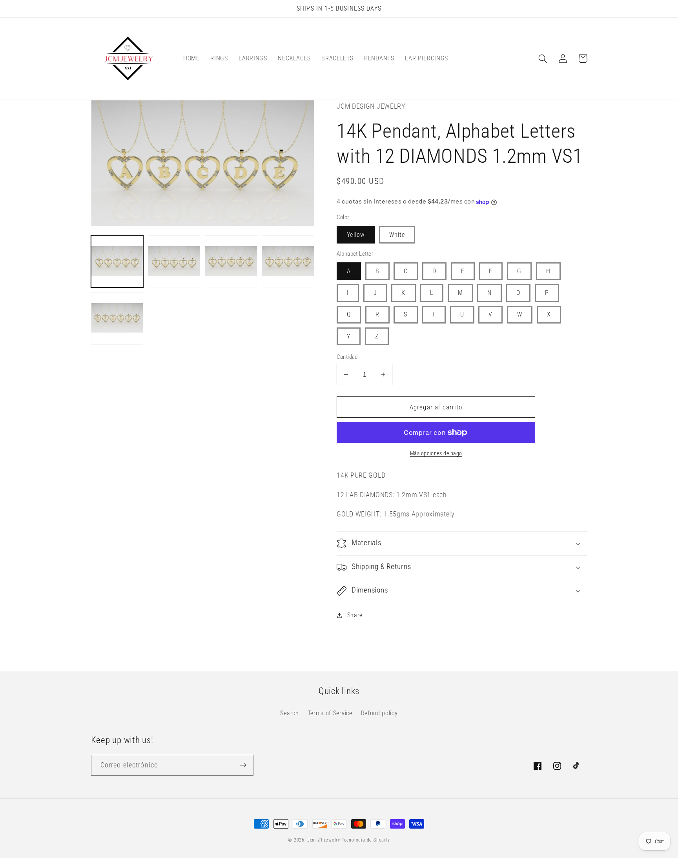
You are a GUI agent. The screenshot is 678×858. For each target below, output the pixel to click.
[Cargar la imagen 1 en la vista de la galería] (117, 261)
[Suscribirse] (243, 765)
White (397, 234)
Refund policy (379, 713)
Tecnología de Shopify (366, 840)
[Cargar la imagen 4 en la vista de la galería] (288, 261)
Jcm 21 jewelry (323, 840)
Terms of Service (330, 713)
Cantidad (347, 356)
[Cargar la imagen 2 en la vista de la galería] (174, 261)
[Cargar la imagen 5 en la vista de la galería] (117, 318)
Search (289, 713)
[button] (543, 59)
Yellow (356, 234)
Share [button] (355, 615)
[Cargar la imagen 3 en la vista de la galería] (231, 261)
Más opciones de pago (436, 453)
